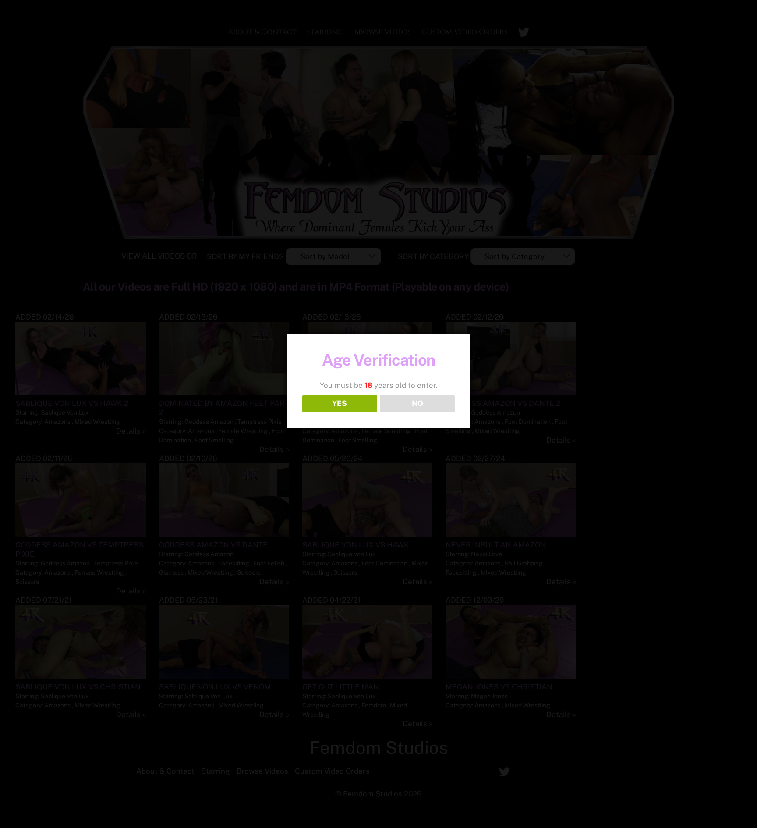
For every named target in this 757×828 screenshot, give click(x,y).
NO (417, 403)
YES (339, 403)
